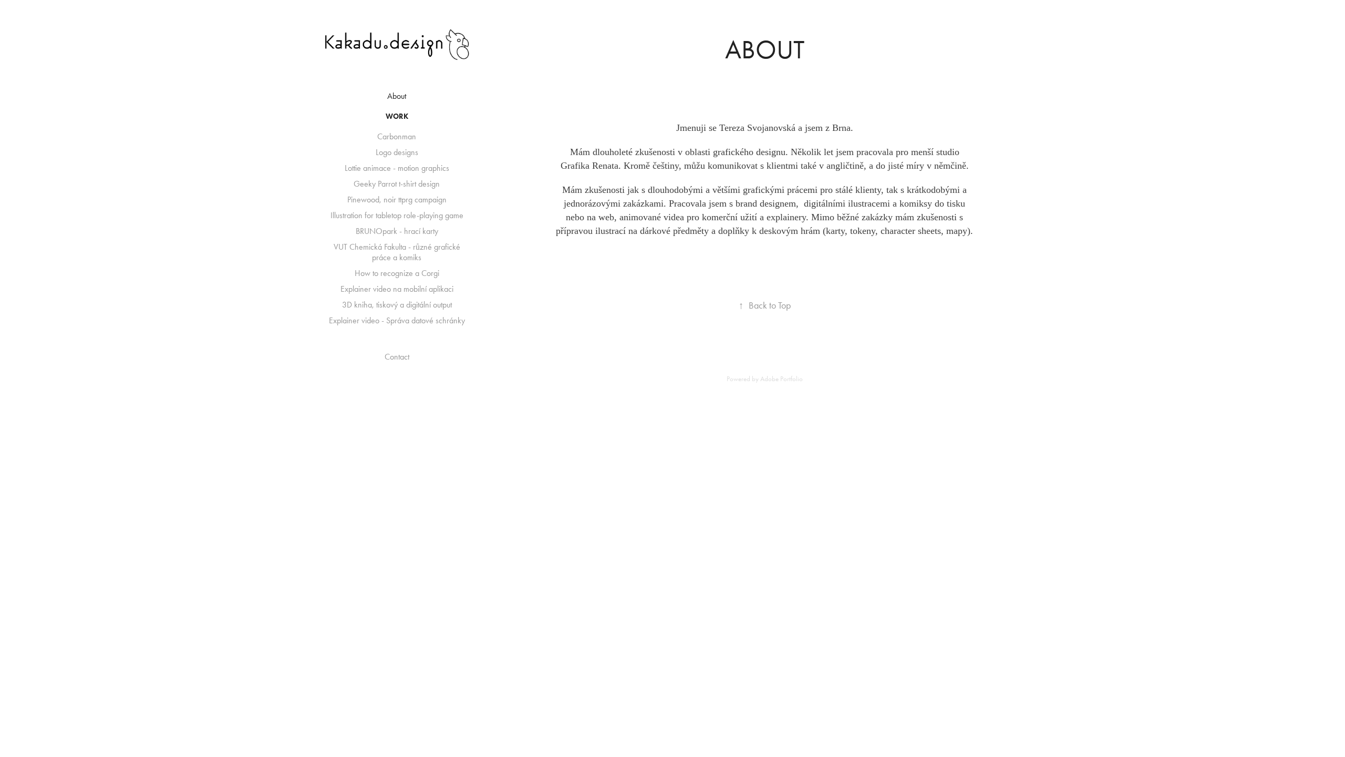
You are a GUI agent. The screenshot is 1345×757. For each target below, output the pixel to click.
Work (397, 116)
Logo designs (397, 152)
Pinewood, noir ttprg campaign (397, 199)
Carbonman (396, 136)
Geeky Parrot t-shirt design (397, 184)
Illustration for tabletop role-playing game (396, 215)
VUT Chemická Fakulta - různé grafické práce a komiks (397, 252)
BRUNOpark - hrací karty (397, 231)
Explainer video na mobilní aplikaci (396, 289)
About (396, 96)
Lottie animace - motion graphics (397, 168)
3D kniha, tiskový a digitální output (397, 305)
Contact (397, 357)
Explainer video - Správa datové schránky (397, 320)
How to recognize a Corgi (397, 273)
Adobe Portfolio (781, 379)
